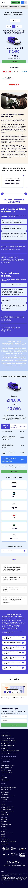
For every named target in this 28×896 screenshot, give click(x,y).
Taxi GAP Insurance (5, 748)
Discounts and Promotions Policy (8, 841)
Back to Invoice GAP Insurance (8, 737)
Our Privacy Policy (5, 838)
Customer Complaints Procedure (18, 865)
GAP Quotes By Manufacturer (7, 745)
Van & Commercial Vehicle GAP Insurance (10, 750)
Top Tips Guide (4, 794)
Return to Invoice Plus (6, 735)
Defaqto (3, 834)
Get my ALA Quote (16, 2)
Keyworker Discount (5, 839)
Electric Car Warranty (6, 789)
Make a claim (4, 819)
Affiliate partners (5, 844)
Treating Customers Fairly (7, 833)
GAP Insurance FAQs (5, 821)
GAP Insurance (8, 6)
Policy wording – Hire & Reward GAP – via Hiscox (12, 637)
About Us (3, 831)
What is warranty (5, 792)
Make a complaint (5, 780)
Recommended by (5, 753)
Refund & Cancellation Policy (17, 863)
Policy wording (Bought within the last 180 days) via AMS (13, 657)
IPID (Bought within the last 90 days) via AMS (12, 652)
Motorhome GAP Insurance (7, 747)
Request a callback (5, 779)
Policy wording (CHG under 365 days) (11, 667)
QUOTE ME (14, 61)
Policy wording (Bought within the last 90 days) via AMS (13, 647)
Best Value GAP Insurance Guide (8, 740)
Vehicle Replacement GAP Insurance (9, 752)
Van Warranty (4, 799)
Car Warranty (4, 786)
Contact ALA (4, 777)
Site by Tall (3, 884)
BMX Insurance (4, 764)
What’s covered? (5, 791)
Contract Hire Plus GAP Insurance (8, 742)
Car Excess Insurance (6, 809)
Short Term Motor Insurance (7, 759)
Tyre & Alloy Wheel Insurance (7, 807)
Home (2, 6)
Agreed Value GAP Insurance (7, 738)
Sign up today (14, 725)
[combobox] (14, 551)
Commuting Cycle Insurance (7, 765)
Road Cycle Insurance (6, 769)
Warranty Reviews (5, 797)
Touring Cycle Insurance (6, 772)
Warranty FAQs (4, 823)
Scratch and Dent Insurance (7, 806)
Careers (3, 836)
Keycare (3, 804)
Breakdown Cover (5, 812)
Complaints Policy (6, 865)
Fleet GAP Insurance (5, 743)
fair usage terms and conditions (19, 879)
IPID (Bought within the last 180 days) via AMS (12, 662)
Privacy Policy (7, 863)
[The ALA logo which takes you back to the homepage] (3, 2)
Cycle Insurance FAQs (6, 824)
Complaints (3, 826)
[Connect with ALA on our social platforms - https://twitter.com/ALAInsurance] (10, 862)
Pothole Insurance (5, 814)
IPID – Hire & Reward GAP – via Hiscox (12, 642)
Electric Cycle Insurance (6, 767)
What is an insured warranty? (7, 796)
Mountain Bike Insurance (6, 770)
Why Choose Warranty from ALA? (8, 787)
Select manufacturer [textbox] (8, 551)
